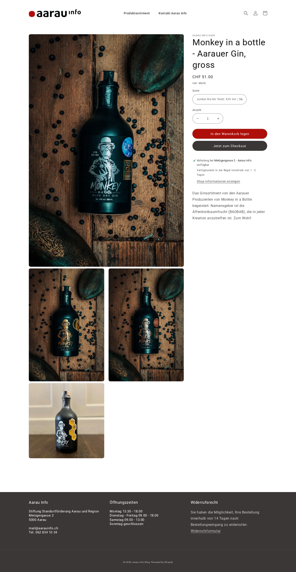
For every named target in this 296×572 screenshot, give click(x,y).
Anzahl (196, 110)
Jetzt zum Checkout (229, 146)
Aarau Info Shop (141, 562)
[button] (246, 13)
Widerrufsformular (206, 531)
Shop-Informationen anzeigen (218, 181)
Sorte (195, 91)
